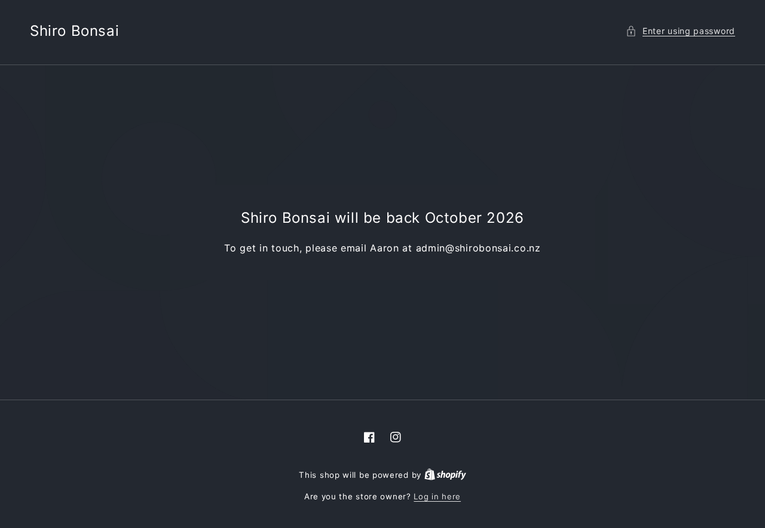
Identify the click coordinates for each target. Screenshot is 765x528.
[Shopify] (445, 475)
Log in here (437, 496)
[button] (680, 30)
